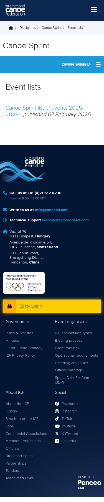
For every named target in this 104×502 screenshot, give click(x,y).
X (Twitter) (70, 434)
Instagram (70, 411)
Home (12, 28)
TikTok (67, 419)
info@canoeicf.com (52, 210)
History (11, 411)
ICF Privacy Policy (20, 356)
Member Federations (23, 441)
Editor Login (30, 306)
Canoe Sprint (52, 28)
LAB (81, 488)
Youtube (69, 426)
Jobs (10, 426)
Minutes (12, 341)
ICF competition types (73, 333)
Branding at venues (71, 363)
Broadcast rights (19, 456)
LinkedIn (69, 441)
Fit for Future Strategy (24, 348)
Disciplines (27, 28)
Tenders (12, 471)
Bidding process (68, 341)
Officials (12, 448)
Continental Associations (26, 434)
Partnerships (16, 463)
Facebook (70, 404)
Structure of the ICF (22, 419)
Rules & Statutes (19, 333)
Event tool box (67, 348)
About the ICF (17, 404)
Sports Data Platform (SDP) (72, 380)
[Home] (15, 10)
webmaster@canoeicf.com (65, 220)
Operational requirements (76, 356)
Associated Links (20, 478)
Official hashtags (69, 370)
